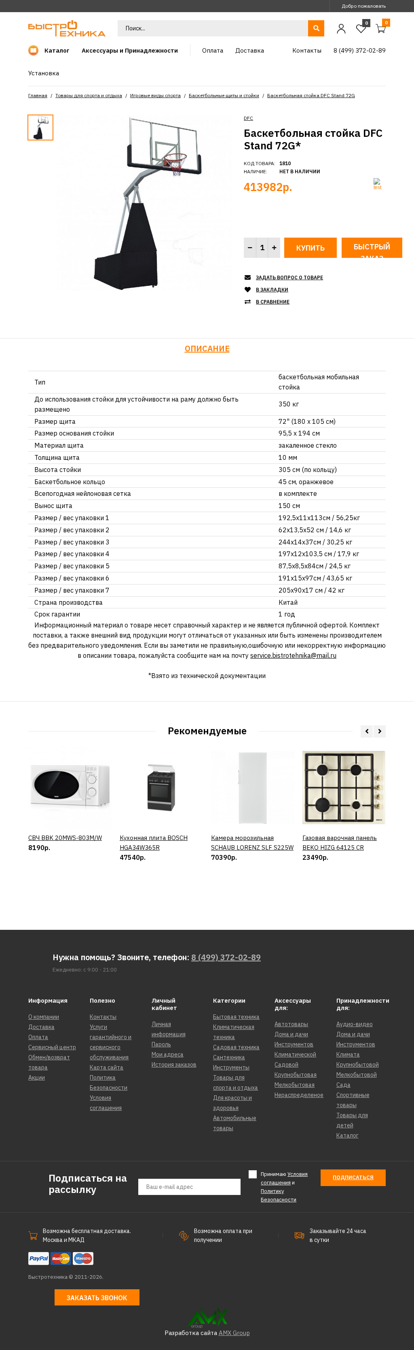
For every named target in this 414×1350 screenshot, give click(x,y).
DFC (248, 118)
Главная (37, 95)
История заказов (174, 1064)
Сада (343, 1085)
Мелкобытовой (356, 1074)
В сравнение (272, 302)
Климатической (295, 1054)
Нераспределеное (299, 1095)
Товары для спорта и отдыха (88, 95)
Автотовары (291, 1024)
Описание (207, 348)
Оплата (38, 1037)
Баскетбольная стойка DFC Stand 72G (311, 95)
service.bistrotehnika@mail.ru (293, 655)
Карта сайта (106, 1067)
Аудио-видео (354, 1024)
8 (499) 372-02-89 (226, 957)
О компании (43, 1016)
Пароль (161, 1044)
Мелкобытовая (295, 1085)
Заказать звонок (97, 1298)
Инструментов (294, 1044)
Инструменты (231, 1067)
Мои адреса (168, 1054)
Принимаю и (284, 1187)
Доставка (41, 1027)
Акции (36, 1077)
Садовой (286, 1064)
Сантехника (229, 1057)
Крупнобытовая (296, 1074)
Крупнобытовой (357, 1064)
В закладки (272, 290)
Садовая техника (236, 1047)
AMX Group (234, 1333)
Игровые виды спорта (155, 95)
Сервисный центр (52, 1047)
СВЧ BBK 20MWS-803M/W (65, 838)
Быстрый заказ (372, 250)
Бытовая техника (236, 1016)
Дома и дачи (291, 1034)
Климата (348, 1054)
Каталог (347, 1135)
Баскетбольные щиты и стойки (224, 95)
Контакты (103, 1016)
